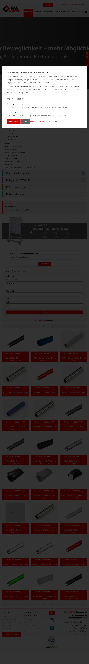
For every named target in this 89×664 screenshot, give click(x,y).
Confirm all (13, 121)
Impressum (53, 121)
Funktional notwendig (18, 104)
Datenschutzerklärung (38, 121)
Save (25, 121)
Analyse (13, 112)
